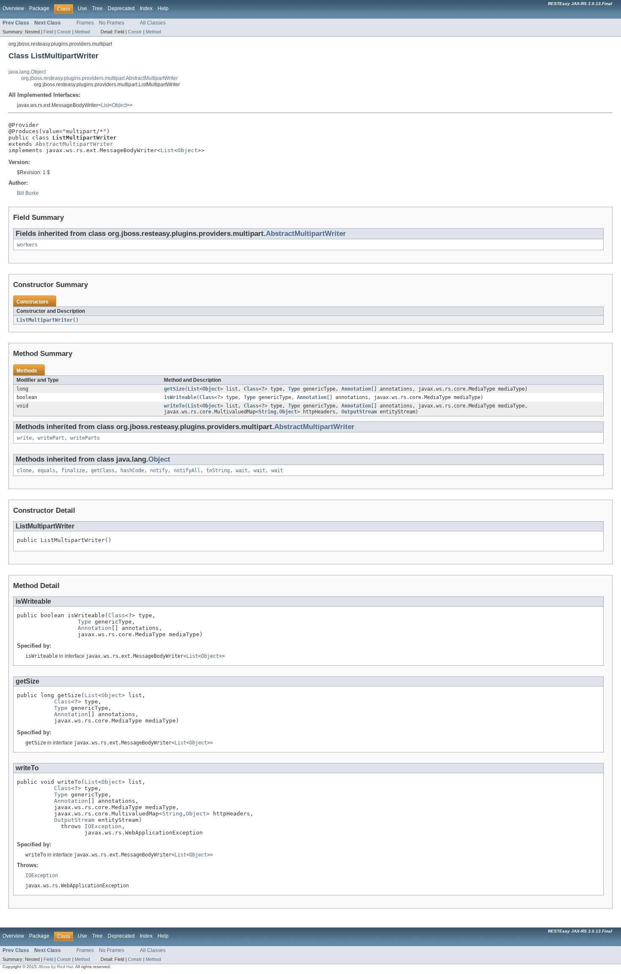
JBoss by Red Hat (55, 966)
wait (242, 470)
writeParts (85, 438)
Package (39, 8)
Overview (13, 8)
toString (218, 470)
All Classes (153, 23)
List (105, 105)
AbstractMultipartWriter (74, 144)
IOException (103, 826)
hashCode (132, 470)
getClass (102, 470)
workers (27, 245)
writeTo (174, 406)
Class (251, 389)
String (267, 412)
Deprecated (121, 8)
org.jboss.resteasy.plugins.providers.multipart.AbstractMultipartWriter (99, 78)
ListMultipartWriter (44, 320)
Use (82, 8)
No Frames (111, 23)
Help (163, 8)
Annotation (356, 389)
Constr (64, 31)
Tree (97, 8)
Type (294, 389)
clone (24, 470)
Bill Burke (28, 193)
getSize (174, 389)
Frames (85, 23)
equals (46, 470)
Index (146, 8)
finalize (73, 470)
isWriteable (180, 397)
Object (119, 105)
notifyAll (187, 470)
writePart (51, 438)
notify (159, 470)
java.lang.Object (27, 72)
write (24, 438)
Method (82, 31)
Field (48, 31)
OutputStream (359, 412)
